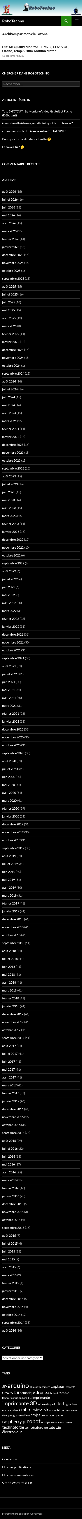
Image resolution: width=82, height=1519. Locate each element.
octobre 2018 (11, 935)
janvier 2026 (10, 247)
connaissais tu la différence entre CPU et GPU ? (34, 131)
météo (74, 1410)
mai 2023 (8, 500)
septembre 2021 (13, 658)
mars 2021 (9, 705)
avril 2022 (9, 603)
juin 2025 (8, 302)
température (34, 1427)
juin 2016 (8, 1156)
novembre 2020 (13, 737)
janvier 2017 (10, 1101)
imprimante (41, 1397)
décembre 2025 (12, 255)
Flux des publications (16, 1467)
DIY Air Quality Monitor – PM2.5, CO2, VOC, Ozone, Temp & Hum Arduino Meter (35, 49)
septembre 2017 (13, 1038)
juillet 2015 (10, 1243)
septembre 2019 (13, 848)
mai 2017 (8, 1069)
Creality (7, 1393)
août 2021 (9, 666)
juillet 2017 (10, 1053)
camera (46, 1386)
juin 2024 (8, 397)
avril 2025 (9, 318)
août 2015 (9, 1235)
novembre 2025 (13, 263)
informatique (46, 1404)
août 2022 (9, 571)
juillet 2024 (10, 389)
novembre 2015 (13, 1212)
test (46, 1427)
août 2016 (9, 1140)
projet (35, 1415)
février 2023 (10, 524)
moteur (66, 1410)
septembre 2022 (13, 563)
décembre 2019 (12, 824)
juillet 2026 (10, 199)
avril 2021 (9, 698)
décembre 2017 (12, 1014)
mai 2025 (8, 310)
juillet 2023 (10, 484)
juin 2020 (8, 777)
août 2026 (9, 191)
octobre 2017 (11, 1030)
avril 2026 (9, 223)
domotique (27, 1393)
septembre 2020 (13, 753)
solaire (58, 1422)
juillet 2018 (10, 959)
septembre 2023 (13, 468)
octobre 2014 (11, 1314)
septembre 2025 (13, 278)
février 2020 (10, 808)
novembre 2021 (13, 642)
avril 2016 (9, 1172)
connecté (70, 1386)
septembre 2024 (13, 373)
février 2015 (10, 1283)
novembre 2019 (13, 832)
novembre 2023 (13, 452)
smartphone (47, 1422)
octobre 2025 (11, 270)
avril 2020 (9, 792)
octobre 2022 (11, 555)
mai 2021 (8, 690)
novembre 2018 (13, 927)
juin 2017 (8, 1061)
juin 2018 (8, 966)
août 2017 (9, 1046)
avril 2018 (9, 982)
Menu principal (77, 21)
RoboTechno (13, 20)
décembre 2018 (12, 919)
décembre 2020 (12, 729)
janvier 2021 (10, 721)
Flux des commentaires (17, 1475)
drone (41, 1392)
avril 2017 (9, 1077)
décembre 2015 (12, 1204)
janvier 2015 (10, 1291)
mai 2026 (8, 215)
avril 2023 (9, 508)
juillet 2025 (10, 294)
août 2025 (9, 286)
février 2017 (10, 1093)
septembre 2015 (13, 1227)
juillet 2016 (10, 1148)
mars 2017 (9, 1085)
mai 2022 (8, 595)
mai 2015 (8, 1259)
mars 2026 (9, 231)
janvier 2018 (10, 1006)
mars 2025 (9, 326)
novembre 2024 (13, 357)
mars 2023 (9, 516)
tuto (52, 1427)
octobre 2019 (11, 840)
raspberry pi (14, 1421)
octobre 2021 (11, 650)
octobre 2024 (11, 365)
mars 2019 (9, 895)
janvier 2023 (10, 531)
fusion (18, 1397)
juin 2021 (8, 682)
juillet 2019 (10, 864)
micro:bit (40, 1410)
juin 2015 (8, 1251)
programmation (19, 1415)
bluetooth (35, 1386)
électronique (12, 1432)
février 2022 (10, 618)
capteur (58, 1386)
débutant (52, 1393)
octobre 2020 (11, 745)
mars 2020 (9, 800)
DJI (16, 1392)
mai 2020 (8, 785)
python (60, 1415)
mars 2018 (9, 990)
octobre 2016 (11, 1125)
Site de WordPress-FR (17, 1483)
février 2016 (10, 1188)
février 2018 (10, 998)
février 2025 (10, 334)
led (61, 1403)
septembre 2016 (13, 1133)
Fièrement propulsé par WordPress (22, 1513)
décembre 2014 (12, 1299)
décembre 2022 (12, 539)
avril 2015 (9, 1267)
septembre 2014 (13, 1322)
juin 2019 (8, 872)
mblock (16, 1410)
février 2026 (10, 239)
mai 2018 (8, 974)
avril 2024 (9, 413)
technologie (13, 1427)
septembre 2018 (13, 943)
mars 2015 (9, 1275)
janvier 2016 (10, 1196)
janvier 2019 (10, 911)
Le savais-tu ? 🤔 (13, 147)
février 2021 (10, 713)
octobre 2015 (11, 1220)
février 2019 (10, 903)
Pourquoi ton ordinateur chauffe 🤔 (26, 139)
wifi (58, 1427)
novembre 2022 (13, 547)
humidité (27, 1397)
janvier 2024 (10, 437)
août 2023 (9, 476)
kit (56, 1404)
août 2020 (9, 761)
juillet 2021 (10, 674)
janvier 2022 (10, 626)
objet (5, 1415)
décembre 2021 (12, 634)
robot (33, 1421)
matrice (6, 1410)
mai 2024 (8, 405)
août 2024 (9, 381)
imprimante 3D (19, 1403)
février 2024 (10, 429)
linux (74, 1404)
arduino (18, 1385)
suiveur (67, 1422)
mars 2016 (9, 1180)
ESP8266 (64, 1393)
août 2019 (9, 856)
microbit (55, 1410)
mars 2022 (9, 611)
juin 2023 (8, 492)
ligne (68, 1404)
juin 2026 (8, 207)
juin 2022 (8, 587)
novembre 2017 (13, 1022)
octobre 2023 (11, 460)
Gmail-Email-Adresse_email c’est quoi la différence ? (37, 123)
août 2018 (9, 951)
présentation (48, 1415)
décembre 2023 (12, 444)
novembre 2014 (13, 1307)
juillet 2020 (10, 769)
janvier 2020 (10, 816)
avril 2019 (9, 887)
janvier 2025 (10, 342)
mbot (26, 1409)
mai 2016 (8, 1164)
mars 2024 (9, 421)
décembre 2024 (12, 350)
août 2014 (9, 1330)
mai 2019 (8, 879)
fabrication (8, 1397)
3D (4, 1386)
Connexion (9, 1459)
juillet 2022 (10, 579)
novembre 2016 (13, 1117)
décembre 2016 (12, 1109)
